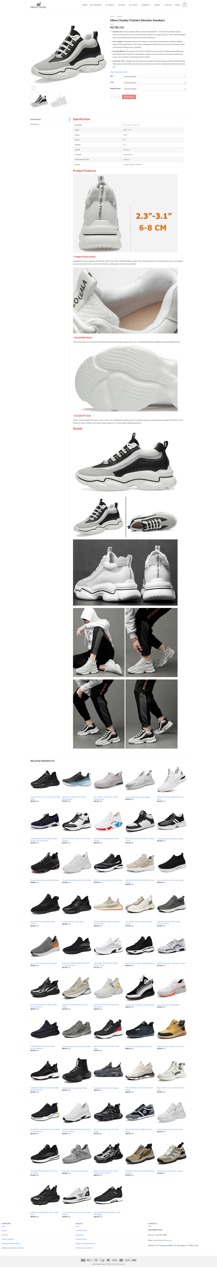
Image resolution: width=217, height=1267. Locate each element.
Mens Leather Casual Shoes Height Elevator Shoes (106, 798)
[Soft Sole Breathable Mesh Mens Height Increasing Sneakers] (77, 946)
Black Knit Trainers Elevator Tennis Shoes (108, 880)
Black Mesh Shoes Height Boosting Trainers (43, 923)
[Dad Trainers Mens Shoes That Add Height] (108, 1112)
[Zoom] (33, 88)
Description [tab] (36, 119)
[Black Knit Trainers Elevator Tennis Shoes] (108, 862)
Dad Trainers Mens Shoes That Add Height (106, 1130)
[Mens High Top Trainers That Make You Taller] (171, 1070)
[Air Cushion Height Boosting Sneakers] (140, 1029)
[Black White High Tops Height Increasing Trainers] (140, 821)
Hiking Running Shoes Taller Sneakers (170, 1171)
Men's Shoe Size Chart (118, 72)
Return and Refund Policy (86, 1243)
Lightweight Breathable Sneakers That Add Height (107, 1213)
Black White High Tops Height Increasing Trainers (139, 839)
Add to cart (129, 97)
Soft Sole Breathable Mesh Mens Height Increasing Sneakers (76, 964)
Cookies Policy (81, 1230)
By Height (110, 5)
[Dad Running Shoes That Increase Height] (77, 1029)
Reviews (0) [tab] (35, 124)
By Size (122, 5)
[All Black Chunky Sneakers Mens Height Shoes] (45, 1195)
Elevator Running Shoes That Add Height (45, 880)
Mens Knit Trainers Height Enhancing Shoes (170, 798)
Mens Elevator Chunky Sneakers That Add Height (45, 798)
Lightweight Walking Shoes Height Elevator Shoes (106, 964)
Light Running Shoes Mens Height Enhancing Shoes (168, 923)
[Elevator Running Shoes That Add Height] (45, 862)
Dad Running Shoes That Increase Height (76, 1046)
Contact (168, 5)
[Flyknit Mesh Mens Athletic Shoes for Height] (77, 987)
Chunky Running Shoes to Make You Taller (76, 880)
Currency (145, 5)
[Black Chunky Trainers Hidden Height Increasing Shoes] (45, 987)
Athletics (120, 16)
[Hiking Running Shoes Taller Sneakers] (171, 1153)
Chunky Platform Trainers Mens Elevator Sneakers (76, 1213)
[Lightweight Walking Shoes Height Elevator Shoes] (108, 946)
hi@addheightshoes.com (162, 1240)
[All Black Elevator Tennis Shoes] (77, 904)
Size (111, 76)
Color (112, 82)
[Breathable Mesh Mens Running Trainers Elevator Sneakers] (77, 1112)
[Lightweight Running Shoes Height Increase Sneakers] (45, 1029)
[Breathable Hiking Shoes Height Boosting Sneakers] (140, 1153)
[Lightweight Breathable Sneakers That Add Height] (108, 1195)
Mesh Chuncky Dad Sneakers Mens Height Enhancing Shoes (106, 1172)
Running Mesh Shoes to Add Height (137, 797)
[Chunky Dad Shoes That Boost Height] (171, 821)
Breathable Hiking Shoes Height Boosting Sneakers (139, 1172)
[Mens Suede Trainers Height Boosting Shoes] (140, 1112)
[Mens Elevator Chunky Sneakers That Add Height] (45, 779)
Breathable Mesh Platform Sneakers (106, 1088)
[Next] (102, 52)
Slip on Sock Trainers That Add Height (44, 963)
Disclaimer (80, 1235)
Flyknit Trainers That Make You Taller (170, 1129)
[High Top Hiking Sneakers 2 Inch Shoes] (171, 1029)
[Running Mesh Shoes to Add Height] (140, 779)
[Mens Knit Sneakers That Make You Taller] (171, 946)
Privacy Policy (81, 1239)
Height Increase (115, 88)
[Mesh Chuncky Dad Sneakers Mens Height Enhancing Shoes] (108, 1153)
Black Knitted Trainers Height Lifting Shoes (106, 1047)
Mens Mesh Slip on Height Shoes (168, 1005)
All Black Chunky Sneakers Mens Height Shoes (44, 1213)
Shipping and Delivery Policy (13, 1248)
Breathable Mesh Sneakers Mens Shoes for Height (44, 1172)
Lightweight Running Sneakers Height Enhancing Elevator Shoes (44, 839)
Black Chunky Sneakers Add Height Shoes (139, 963)
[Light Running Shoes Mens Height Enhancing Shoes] (171, 904)
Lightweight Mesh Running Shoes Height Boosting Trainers (45, 1089)
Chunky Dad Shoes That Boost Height (170, 839)
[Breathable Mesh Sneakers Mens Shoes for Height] (45, 1153)
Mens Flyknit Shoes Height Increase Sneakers (106, 839)
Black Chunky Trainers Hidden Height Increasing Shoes (44, 1006)
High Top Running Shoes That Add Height (139, 1005)
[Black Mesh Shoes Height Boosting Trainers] (45, 904)
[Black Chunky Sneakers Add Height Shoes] (140, 946)
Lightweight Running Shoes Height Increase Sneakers (42, 1047)
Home (84, 5)
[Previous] (35, 52)
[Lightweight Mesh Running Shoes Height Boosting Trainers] (45, 1070)
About (157, 5)
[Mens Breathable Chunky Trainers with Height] (140, 1070)
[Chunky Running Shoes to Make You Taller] (77, 862)
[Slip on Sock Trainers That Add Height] (45, 946)
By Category (95, 5)
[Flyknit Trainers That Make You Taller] (171, 1112)
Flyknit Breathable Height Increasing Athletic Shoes (106, 923)
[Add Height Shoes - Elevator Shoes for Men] (38, 5)
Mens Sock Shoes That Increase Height (170, 880)
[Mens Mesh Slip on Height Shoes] (171, 987)
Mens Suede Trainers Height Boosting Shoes (138, 1130)
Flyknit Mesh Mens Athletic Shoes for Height (75, 1006)
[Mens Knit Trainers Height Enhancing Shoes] (171, 779)
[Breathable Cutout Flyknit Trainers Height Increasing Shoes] (45, 1112)
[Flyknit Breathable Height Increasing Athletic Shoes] (108, 904)
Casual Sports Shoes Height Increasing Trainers (138, 923)
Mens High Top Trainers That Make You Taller (170, 1089)
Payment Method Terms (11, 1243)
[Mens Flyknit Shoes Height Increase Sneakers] (108, 821)
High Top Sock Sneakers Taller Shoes (74, 1088)
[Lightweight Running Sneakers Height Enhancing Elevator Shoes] (45, 821)
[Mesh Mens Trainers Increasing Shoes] (77, 1153)
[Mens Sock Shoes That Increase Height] (171, 862)
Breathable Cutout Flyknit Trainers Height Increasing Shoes (45, 1130)
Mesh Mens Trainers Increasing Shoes (75, 1171)
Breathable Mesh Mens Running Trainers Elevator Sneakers (76, 1130)
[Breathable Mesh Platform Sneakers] (108, 1070)
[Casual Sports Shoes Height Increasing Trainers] (140, 904)
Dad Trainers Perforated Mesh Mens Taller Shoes (106, 1006)
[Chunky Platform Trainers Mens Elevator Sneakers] (77, 1195)
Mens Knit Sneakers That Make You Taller (171, 963)
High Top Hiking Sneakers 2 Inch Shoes (170, 1046)
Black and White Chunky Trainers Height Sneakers (76, 839)
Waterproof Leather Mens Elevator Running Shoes (74, 798)
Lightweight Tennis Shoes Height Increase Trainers (139, 881)
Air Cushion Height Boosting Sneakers (138, 1046)
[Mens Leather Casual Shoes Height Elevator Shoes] (108, 779)
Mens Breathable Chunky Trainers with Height (139, 1089)
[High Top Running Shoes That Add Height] (140, 987)
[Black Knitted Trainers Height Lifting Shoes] (108, 1029)
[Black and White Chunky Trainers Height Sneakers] (77, 821)
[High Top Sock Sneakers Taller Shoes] (77, 1070)
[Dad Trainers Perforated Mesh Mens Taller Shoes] (108, 987)
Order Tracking (7, 1239)
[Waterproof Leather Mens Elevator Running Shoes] (77, 779)
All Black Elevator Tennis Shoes (73, 922)
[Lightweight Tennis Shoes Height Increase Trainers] (140, 862)
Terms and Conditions (84, 1248)
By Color (133, 5)
